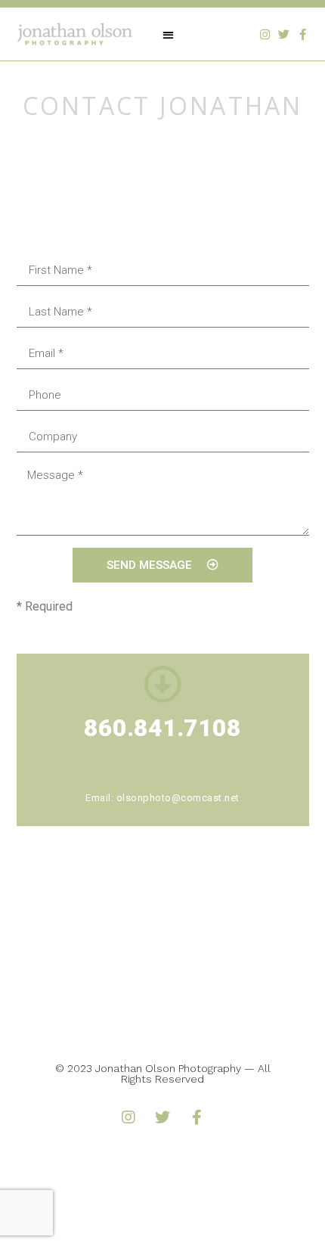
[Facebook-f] (302, 34)
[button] (168, 34)
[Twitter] (283, 34)
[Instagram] (265, 34)
